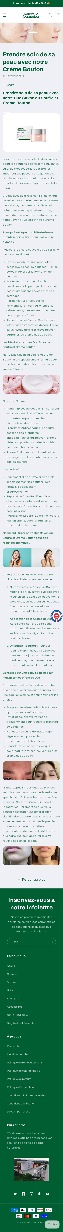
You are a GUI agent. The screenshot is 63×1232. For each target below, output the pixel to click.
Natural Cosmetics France (35, 1222)
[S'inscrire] (52, 942)
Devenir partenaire (18, 1111)
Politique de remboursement (24, 1062)
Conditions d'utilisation (21, 1103)
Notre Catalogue (17, 1015)
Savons (11, 982)
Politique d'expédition (20, 1087)
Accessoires (14, 1007)
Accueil (11, 966)
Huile (10, 990)
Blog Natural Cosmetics (22, 1023)
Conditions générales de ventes (26, 1095)
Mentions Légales (18, 1054)
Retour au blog (34, 879)
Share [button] (10, 85)
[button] (5, 15)
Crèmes (12, 974)
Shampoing (14, 998)
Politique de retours (19, 1079)
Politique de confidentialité (23, 1071)
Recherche (13, 1046)
